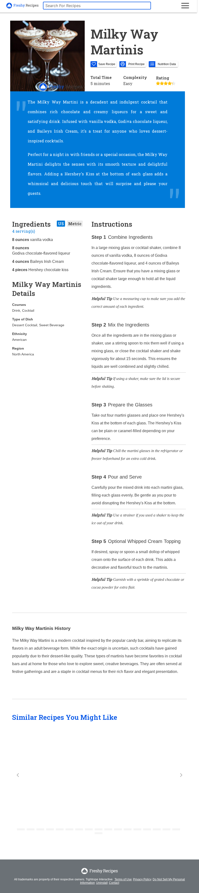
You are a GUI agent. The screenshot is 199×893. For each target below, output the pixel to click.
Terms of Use (123, 879)
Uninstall (102, 882)
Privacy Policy (142, 879)
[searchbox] (97, 5)
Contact (114, 882)
